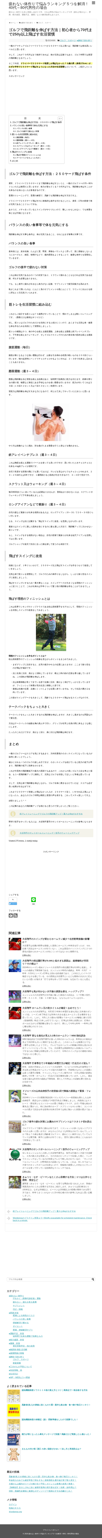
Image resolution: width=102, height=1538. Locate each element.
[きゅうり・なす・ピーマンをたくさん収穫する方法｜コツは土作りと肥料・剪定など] (15, 1182)
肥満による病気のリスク (24, 1315)
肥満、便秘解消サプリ (23, 1330)
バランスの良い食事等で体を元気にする (30, 125)
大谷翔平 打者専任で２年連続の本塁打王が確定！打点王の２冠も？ (56, 1063)
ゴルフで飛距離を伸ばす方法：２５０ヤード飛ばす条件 (37, 122)
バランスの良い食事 (24, 128)
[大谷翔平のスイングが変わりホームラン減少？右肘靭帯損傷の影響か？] (15, 944)
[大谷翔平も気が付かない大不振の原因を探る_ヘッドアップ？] (15, 996)
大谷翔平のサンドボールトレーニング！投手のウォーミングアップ (49, 833)
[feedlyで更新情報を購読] (11, 915)
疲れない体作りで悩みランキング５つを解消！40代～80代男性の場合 (49, 6)
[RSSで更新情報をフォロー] (15, 915)
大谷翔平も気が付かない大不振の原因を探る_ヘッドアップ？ (53, 991)
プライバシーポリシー (51, 1530)
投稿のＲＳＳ (15, 1508)
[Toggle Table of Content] (59, 118)
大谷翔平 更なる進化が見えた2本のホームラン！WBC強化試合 (54, 1035)
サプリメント (19, 1306)
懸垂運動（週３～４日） (26, 140)
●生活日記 (13, 1374)
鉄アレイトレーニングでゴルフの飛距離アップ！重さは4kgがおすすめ (51, 814)
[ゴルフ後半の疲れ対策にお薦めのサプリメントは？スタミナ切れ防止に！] (15, 1126)
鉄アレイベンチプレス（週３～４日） (31, 143)
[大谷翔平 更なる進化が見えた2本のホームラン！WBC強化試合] (15, 1040)
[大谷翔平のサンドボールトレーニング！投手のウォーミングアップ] (15, 1154)
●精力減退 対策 (16, 1340)
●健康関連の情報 (16, 1353)
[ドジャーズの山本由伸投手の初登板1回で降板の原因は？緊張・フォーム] (15, 1096)
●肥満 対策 (14, 1313)
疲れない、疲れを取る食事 (25, 1302)
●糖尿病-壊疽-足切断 (18, 1350)
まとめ (15, 161)
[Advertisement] (51, 95)
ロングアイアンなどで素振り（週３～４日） (33, 149)
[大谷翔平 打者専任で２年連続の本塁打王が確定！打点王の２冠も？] (15, 1068)
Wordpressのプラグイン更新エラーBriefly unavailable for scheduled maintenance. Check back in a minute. (52, 1219)
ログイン (13, 1504)
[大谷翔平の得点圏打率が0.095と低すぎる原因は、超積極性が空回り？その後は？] (15, 966)
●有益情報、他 (15, 1370)
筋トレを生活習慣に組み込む (25, 134)
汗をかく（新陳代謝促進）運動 (27, 1298)
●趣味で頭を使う (84, 40)
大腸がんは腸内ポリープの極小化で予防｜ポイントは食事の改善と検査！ (42, 1484)
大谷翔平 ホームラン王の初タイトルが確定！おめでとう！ (51, 1008)
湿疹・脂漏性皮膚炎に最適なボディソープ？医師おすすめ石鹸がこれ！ (41, 1491)
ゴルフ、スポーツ (68, 40)
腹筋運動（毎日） (23, 137)
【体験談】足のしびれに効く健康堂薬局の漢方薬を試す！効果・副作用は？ (42, 1487)
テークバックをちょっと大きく (28, 158)
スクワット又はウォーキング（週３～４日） (33, 146)
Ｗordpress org (15, 1512)
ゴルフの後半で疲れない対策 (27, 131)
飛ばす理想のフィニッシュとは (28, 155)
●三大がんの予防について (20, 1367)
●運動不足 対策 (16, 1333)
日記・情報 (18, 1309)
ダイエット (18, 1326)
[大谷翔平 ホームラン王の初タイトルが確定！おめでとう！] (15, 1013)
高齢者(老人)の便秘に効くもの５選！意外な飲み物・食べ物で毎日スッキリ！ (43, 1477)
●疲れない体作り (16, 1296)
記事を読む (26, 955)
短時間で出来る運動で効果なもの (28, 1336)
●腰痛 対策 (14, 1343)
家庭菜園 (17, 1363)
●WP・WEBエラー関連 (19, 1377)
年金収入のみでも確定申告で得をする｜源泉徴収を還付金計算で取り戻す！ (42, 1480)
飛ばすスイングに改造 (22, 152)
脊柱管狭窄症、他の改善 (24, 1346)
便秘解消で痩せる (21, 1323)
